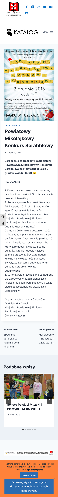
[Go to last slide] (8, 400)
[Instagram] (33, 7)
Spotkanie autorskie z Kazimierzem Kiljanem (11, 338)
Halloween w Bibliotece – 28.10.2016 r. (46, 336)
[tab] (23, 429)
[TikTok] (39, 7)
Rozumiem (29, 475)
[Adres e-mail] (51, 7)
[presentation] (29, 386)
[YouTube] (45, 7)
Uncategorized (13, 125)
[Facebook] (27, 7)
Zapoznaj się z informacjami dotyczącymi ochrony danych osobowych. (29, 486)
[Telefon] (27, 13)
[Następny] (49, 400)
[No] (54, 478)
